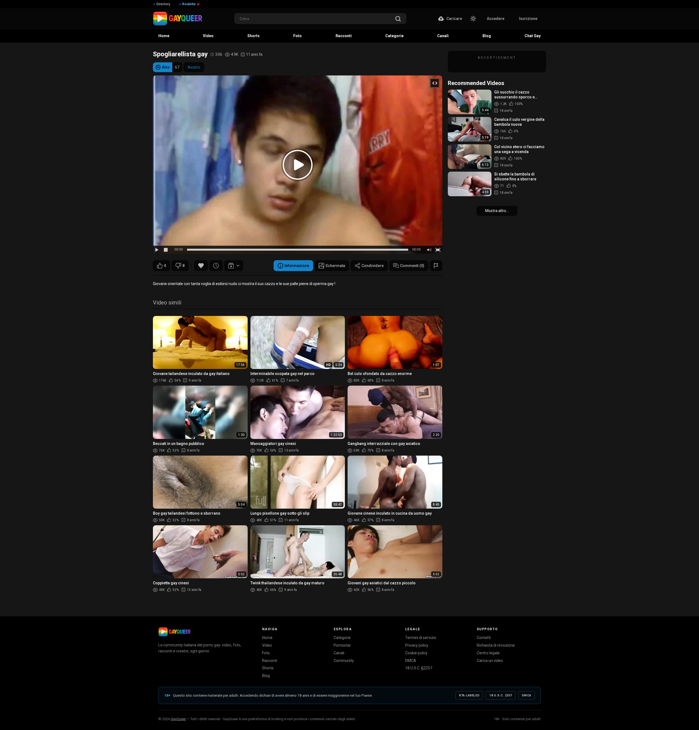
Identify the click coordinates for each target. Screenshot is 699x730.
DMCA (410, 660)
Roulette (189, 4)
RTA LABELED (469, 695)
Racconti (269, 660)
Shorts (268, 668)
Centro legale (488, 653)
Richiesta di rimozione (496, 645)
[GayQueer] (174, 632)
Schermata (335, 265)
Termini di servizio (420, 637)
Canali (339, 653)
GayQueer (178, 719)
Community (344, 660)
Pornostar (342, 645)
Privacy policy (416, 645)
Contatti (484, 637)
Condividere (373, 265)
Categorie (342, 637)
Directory (163, 4)
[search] (398, 19)
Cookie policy (416, 653)
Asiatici (194, 67)
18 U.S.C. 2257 (500, 695)
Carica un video (490, 660)
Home (267, 637)
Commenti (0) (412, 265)
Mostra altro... (497, 211)
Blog (266, 675)
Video (267, 645)
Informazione (297, 265)
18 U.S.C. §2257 (418, 668)
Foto (266, 653)
